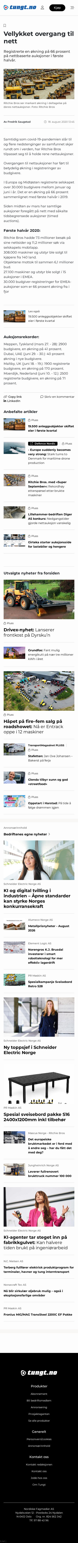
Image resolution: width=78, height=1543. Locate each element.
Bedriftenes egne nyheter (25, 834)
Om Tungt (39, 1484)
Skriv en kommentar (59, 396)
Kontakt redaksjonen (39, 1464)
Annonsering (39, 1407)
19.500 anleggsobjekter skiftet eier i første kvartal (50, 319)
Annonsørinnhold (39, 1446)
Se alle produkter (39, 1420)
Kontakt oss (39, 1471)
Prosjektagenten (39, 1414)
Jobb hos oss (39, 1478)
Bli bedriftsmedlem (39, 1400)
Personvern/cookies (39, 1439)
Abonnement (39, 1393)
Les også (34, 311)
